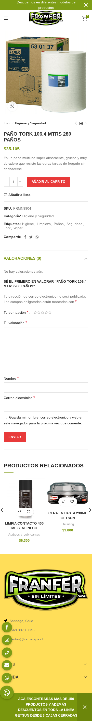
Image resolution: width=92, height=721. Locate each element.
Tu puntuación (16, 312)
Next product (85, 123)
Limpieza (44, 224)
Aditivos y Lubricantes (24, 534)
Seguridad (74, 224)
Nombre (11, 378)
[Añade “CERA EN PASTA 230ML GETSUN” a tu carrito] (63, 501)
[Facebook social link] (25, 237)
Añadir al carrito (48, 181)
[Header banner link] (38, 5)
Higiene (28, 224)
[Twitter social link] (31, 237)
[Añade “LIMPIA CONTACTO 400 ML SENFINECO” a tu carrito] (20, 512)
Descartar (84, 707)
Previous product (76, 123)
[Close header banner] (86, 5)
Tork (7, 228)
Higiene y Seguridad (30, 123)
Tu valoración (15, 323)
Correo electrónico (19, 398)
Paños (59, 224)
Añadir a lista (19, 194)
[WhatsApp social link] (37, 237)
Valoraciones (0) (22, 258)
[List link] (46, 630)
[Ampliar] (12, 106)
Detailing (68, 524)
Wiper (18, 228)
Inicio (7, 123)
